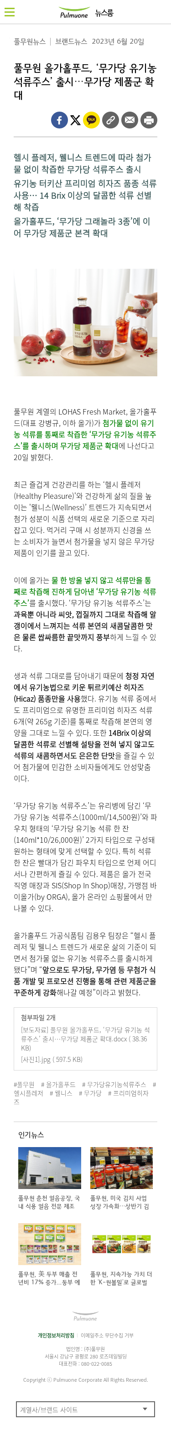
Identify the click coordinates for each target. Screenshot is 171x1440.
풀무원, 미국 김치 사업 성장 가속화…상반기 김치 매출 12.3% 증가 (119, 1206)
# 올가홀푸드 (58, 1084)
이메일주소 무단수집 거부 (107, 1335)
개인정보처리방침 (56, 1335)
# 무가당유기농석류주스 (114, 1084)
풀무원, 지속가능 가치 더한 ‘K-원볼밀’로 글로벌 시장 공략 (121, 1282)
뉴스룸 (104, 13)
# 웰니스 (61, 1092)
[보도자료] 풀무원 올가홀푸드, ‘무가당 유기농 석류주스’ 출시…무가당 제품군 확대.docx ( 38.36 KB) (85, 1038)
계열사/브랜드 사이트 (49, 1409)
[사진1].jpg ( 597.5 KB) (52, 1059)
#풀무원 (24, 1084)
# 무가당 (90, 1092)
